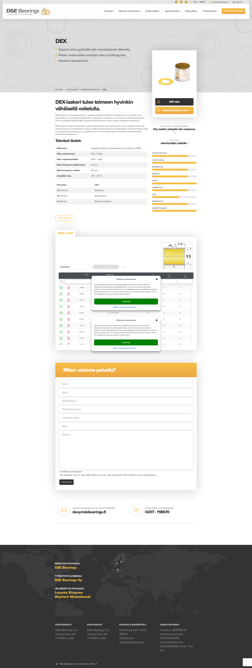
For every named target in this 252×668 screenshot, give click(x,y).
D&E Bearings (28, 11)
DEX (104, 90)
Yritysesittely (191, 11)
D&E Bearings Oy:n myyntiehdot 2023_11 (78, 664)
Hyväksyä (126, 342)
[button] (156, 320)
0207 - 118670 (157, 512)
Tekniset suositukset (129, 11)
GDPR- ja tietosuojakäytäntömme (124, 348)
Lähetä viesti (66, 482)
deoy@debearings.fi (220, 2)
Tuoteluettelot (152, 11)
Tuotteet (108, 11)
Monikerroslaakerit (91, 90)
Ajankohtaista (172, 11)
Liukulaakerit (72, 90)
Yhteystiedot (209, 11)
